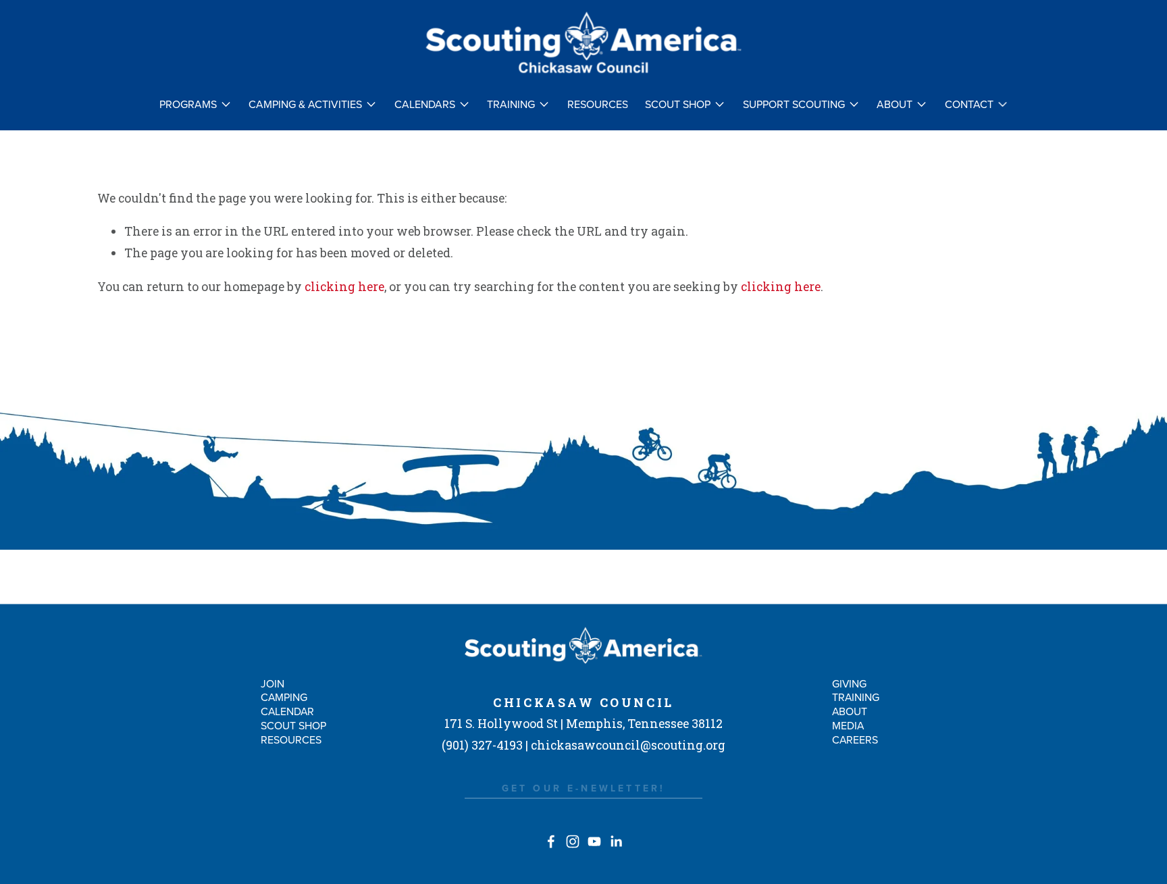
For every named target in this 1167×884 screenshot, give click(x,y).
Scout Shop (293, 725)
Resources (597, 104)
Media (848, 725)
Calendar (287, 711)
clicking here (344, 286)
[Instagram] (572, 841)
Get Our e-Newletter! (584, 788)
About (849, 711)
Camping (284, 697)
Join (272, 683)
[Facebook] (551, 841)
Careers (855, 739)
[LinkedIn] (616, 841)
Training (855, 697)
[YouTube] (594, 841)
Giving (849, 683)
